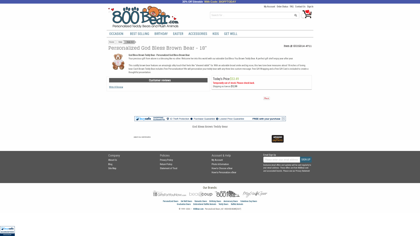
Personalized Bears (170, 201)
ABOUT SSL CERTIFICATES (142, 137)
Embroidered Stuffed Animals (204, 204)
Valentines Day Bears (248, 201)
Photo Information (220, 164)
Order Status (282, 6)
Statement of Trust (168, 168)
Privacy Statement (303, 171)
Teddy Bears (223, 204)
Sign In (310, 6)
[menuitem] (117, 33)
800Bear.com (198, 209)
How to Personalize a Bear (224, 172)
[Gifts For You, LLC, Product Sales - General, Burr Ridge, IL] (190, 140)
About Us (112, 160)
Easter (178, 34)
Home (111, 42)
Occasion (116, 34)
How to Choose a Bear (222, 168)
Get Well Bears (186, 201)
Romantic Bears (201, 201)
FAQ (292, 6)
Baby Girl (130, 42)
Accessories (198, 34)
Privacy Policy (166, 160)
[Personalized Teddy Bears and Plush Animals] (149, 17)
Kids (215, 34)
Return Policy (166, 164)
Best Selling (139, 34)
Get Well (230, 34)
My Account (269, 6)
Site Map (112, 168)
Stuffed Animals (237, 204)
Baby (120, 42)
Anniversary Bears (231, 201)
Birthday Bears (215, 201)
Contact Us (300, 6)
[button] (7, 231)
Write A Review (116, 87)
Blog (110, 164)
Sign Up (305, 159)
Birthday (161, 34)
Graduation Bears (184, 204)
